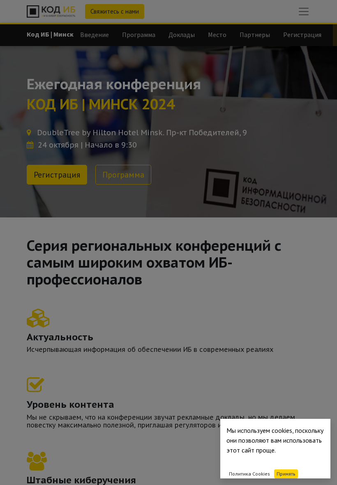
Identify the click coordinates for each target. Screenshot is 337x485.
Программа (123, 174)
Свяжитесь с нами (114, 11)
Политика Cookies (249, 474)
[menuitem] (94, 34)
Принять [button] (286, 474)
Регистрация (57, 174)
